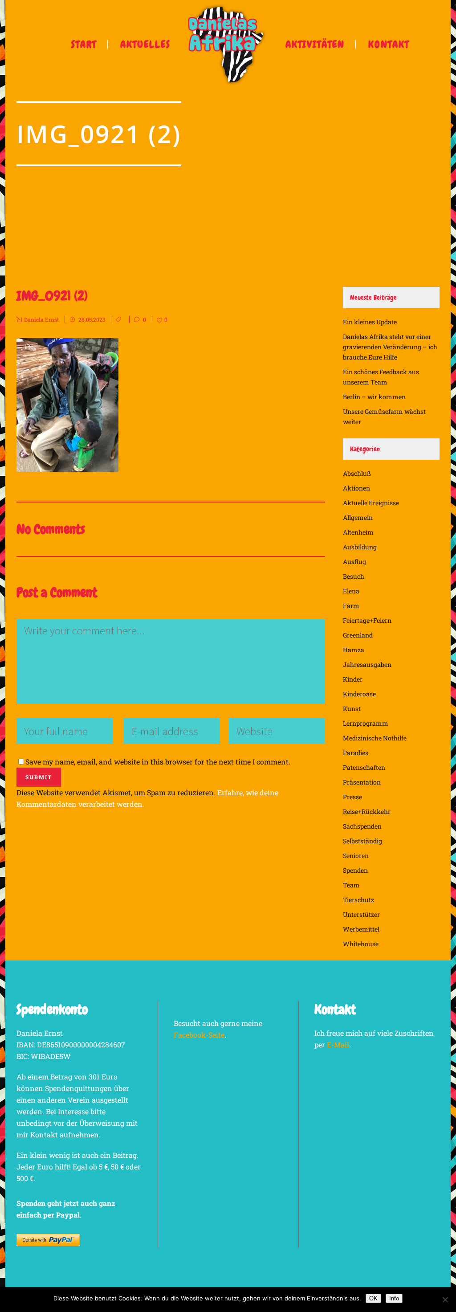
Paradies (355, 752)
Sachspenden (362, 826)
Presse (352, 797)
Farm (351, 605)
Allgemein (358, 517)
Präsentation (362, 782)
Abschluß (357, 473)
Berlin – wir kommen (374, 396)
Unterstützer (361, 914)
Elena (351, 591)
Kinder (352, 679)
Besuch (353, 576)
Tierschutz (358, 899)
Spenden (355, 870)
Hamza (353, 650)
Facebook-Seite (199, 1034)
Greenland (358, 635)
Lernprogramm (365, 723)
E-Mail (338, 1044)
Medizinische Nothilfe (375, 738)
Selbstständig (362, 841)
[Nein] (444, 1299)
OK (373, 1298)
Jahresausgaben (367, 664)
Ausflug (354, 561)
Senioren (356, 855)
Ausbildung (360, 547)
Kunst (352, 708)
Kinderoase (359, 694)
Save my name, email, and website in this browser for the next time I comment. (157, 761)
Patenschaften (364, 767)
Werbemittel (361, 929)
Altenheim (358, 532)
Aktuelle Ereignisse (371, 503)
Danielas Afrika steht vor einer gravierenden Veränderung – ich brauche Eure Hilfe (390, 346)
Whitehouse (361, 944)
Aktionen (356, 488)
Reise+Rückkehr (367, 811)
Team (351, 885)
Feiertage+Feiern (367, 620)
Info (394, 1298)
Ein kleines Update (370, 322)
